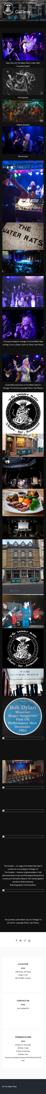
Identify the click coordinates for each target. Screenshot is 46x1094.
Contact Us (24, 1008)
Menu (39, 5)
